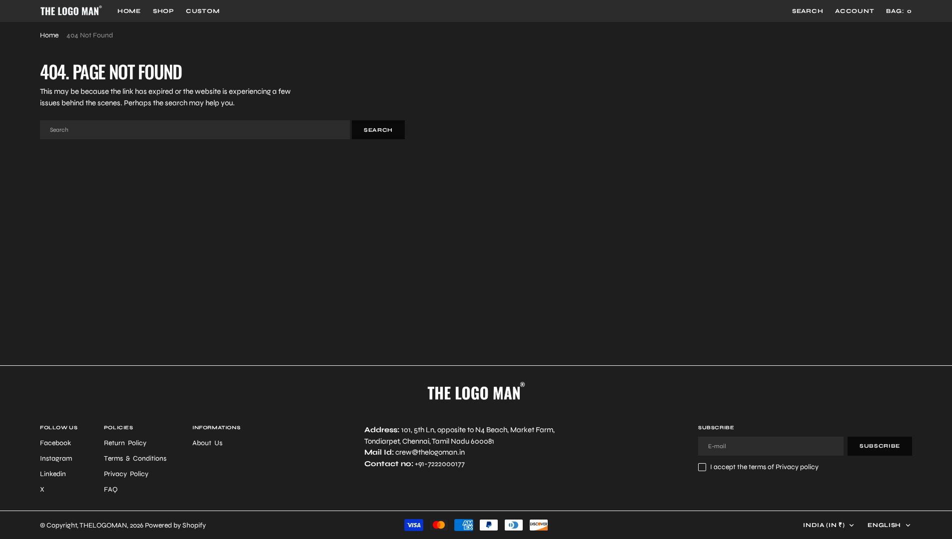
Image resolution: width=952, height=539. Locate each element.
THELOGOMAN (103, 525)
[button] (854, 10)
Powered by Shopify (175, 525)
